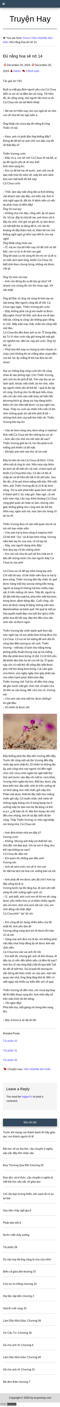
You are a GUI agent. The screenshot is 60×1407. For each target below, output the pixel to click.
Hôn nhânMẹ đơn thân (37, 1069)
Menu (30, 4)
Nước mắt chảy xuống (16, 1234)
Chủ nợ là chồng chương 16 (20, 1284)
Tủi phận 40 (10, 1060)
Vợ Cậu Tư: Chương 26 (17, 1332)
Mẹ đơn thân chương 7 (16, 1381)
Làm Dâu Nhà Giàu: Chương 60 (22, 1357)
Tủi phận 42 (10, 1041)
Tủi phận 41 (10, 1050)
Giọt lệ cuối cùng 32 (14, 1308)
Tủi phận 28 (10, 1247)
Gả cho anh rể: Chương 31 (19, 1369)
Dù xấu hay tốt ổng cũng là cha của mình (27, 1259)
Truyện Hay (30, 18)
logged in (27, 1096)
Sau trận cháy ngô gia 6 (17, 1210)
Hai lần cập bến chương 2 (18, 1296)
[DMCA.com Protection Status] (8, 1405)
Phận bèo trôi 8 (12, 1222)
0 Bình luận (32, 71)
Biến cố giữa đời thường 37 (19, 1271)
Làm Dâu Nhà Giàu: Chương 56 (22, 1320)
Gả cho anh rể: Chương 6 (18, 1345)
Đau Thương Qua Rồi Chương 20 (23, 1165)
